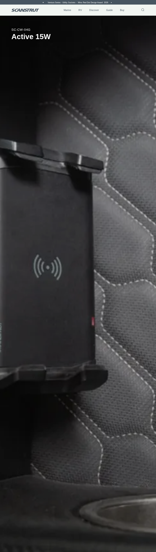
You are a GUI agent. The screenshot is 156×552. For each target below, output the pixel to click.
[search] (143, 10)
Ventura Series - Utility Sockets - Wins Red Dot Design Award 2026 (78, 2)
